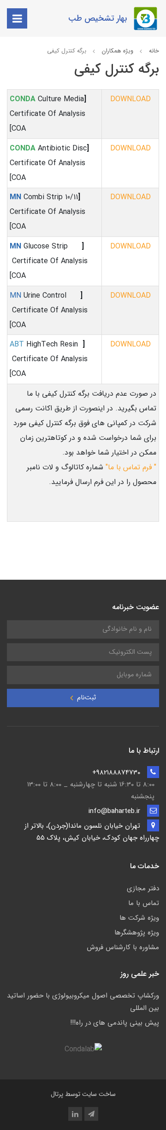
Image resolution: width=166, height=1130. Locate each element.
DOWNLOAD (130, 99)
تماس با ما (143, 903)
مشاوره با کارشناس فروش (123, 947)
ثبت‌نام (85, 697)
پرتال (57, 1094)
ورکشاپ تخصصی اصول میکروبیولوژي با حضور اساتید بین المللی (83, 1002)
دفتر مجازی (143, 888)
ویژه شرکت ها (139, 917)
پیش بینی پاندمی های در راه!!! (114, 1022)
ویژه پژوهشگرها (136, 932)
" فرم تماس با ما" (131, 467)
